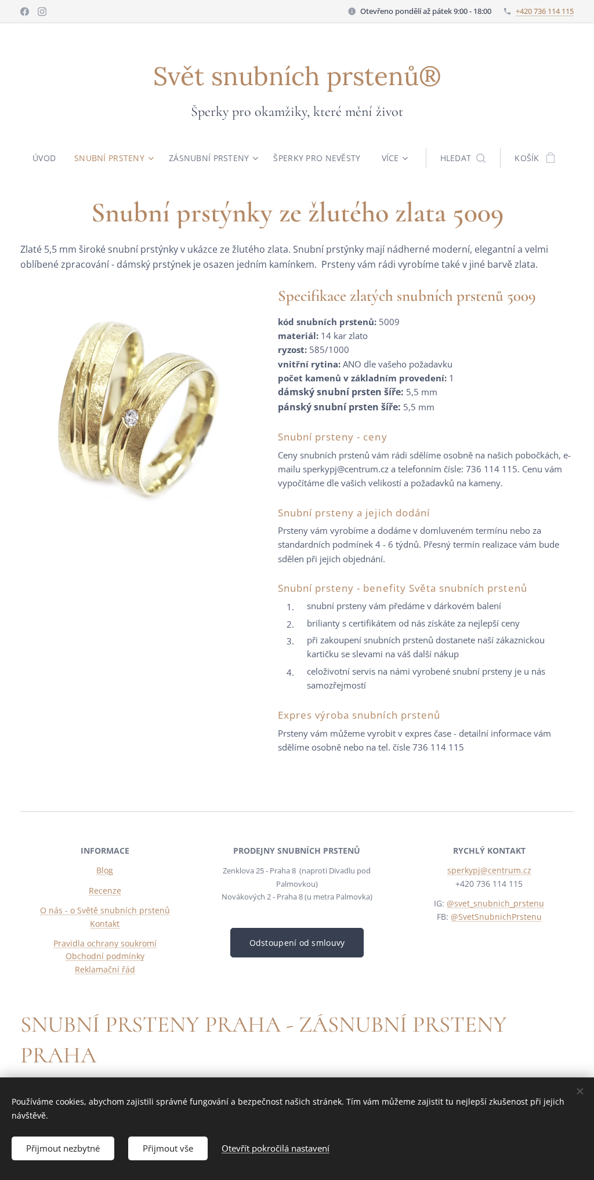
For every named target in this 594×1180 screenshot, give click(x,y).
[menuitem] (48, 158)
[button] (463, 158)
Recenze (105, 890)
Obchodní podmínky (105, 956)
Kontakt (104, 923)
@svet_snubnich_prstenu (495, 903)
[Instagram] (42, 11)
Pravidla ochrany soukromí (105, 943)
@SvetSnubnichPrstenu (496, 916)
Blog (104, 870)
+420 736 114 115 (545, 11)
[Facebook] (24, 11)
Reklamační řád (105, 969)
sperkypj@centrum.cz (489, 870)
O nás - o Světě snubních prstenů (105, 910)
